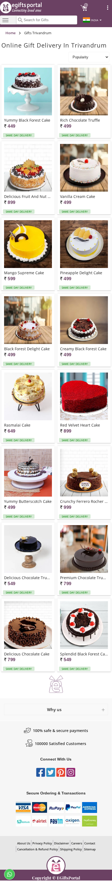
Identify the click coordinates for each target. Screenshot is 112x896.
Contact (89, 843)
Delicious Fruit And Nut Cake (28, 196)
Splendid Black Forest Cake (84, 654)
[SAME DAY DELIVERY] (28, 92)
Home (10, 32)
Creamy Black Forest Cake (83, 348)
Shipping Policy (71, 849)
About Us (23, 843)
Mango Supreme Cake (24, 272)
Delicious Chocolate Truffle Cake (28, 577)
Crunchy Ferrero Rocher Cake (84, 501)
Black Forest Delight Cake (27, 348)
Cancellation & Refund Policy (37, 849)
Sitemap (90, 849)
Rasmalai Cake (17, 425)
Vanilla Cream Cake (77, 196)
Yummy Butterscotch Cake (28, 501)
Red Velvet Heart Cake (80, 425)
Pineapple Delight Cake (81, 272)
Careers (76, 843)
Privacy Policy (42, 843)
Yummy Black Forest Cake (27, 120)
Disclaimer (61, 843)
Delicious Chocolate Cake (26, 654)
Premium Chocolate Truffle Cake (84, 577)
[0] (84, 10)
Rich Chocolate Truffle (80, 120)
